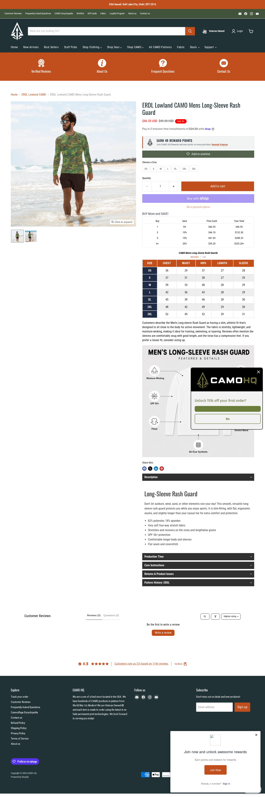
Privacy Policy (18, 733)
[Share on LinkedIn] (156, 468)
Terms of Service (20, 738)
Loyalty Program (117, 13)
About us (132, 13)
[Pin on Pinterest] (162, 468)
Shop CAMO (134, 47)
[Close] (258, 371)
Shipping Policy (18, 728)
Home (14, 47)
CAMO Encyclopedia (64, 13)
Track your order (19, 696)
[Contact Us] (223, 66)
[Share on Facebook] (144, 468)
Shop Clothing (91, 47)
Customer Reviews (13, 13)
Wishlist (80, 13)
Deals (194, 47)
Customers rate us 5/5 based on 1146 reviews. (141, 663)
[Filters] (215, 616)
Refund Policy (18, 723)
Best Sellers (51, 47)
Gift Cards (92, 13)
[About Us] (102, 66)
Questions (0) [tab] (111, 615)
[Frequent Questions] (162, 66)
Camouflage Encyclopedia (24, 712)
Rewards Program (220, 144)
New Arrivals (31, 47)
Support (209, 47)
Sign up (242, 707)
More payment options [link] (198, 207)
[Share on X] (150, 468)
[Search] (190, 31)
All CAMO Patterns (160, 47)
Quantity (146, 178)
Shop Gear (113, 47)
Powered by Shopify (20, 777)
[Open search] (204, 616)
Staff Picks (70, 47)
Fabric (103, 13)
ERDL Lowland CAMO (34, 94)
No (227, 418)
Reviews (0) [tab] (94, 615)
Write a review (163, 632)
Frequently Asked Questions (38, 13)
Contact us (145, 13)
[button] (238, 31)
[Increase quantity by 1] (173, 186)
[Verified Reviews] (41, 66)
